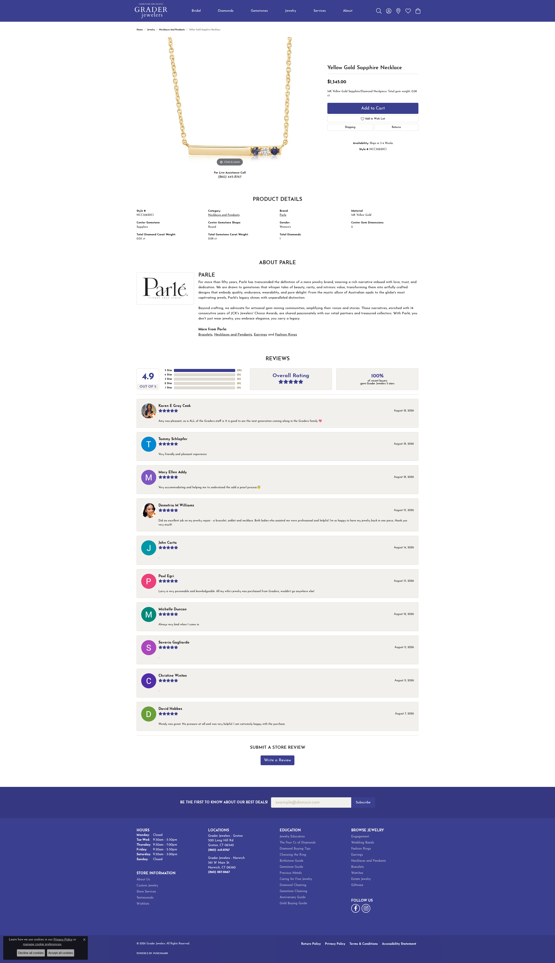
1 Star (168, 388)
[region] (230, 102)
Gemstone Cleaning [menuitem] (293, 891)
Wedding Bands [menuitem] (362, 842)
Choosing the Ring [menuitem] (293, 855)
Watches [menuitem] (357, 873)
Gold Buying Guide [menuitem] (293, 903)
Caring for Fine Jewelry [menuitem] (296, 879)
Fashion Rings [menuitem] (361, 848)
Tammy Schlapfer (173, 439)
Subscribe (363, 802)
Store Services (146, 891)
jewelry (151, 30)
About (348, 11)
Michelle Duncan (172, 609)
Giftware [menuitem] (357, 885)
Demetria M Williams (176, 505)
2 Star (168, 383)
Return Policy (311, 944)
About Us (143, 879)
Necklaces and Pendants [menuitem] (368, 861)
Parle (283, 215)
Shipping (350, 127)
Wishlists (143, 904)
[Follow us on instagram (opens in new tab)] (366, 908)
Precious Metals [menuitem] (291, 873)
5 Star (168, 370)
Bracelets (205, 334)
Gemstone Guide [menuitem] (291, 867)
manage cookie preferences (42, 944)
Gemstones (259, 11)
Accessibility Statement (399, 944)
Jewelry (290, 11)
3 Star (168, 379)
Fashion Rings (286, 334)
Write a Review (277, 760)
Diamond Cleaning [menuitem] (293, 885)
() (239, 370)
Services (319, 11)
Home (140, 30)
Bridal (196, 11)
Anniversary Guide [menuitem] (292, 897)
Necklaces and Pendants (172, 30)
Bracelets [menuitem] (357, 867)
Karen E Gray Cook (174, 406)
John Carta (167, 543)
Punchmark (160, 953)
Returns (396, 127)
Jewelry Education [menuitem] (292, 836)
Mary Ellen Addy (172, 472)
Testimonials (145, 897)
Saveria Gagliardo (173, 642)
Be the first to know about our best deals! (224, 802)
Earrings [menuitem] (357, 855)
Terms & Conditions (363, 944)
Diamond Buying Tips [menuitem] (295, 848)
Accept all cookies (60, 953)
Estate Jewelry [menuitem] (361, 879)
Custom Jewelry (147, 885)
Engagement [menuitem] (360, 836)
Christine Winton (172, 676)
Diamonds (225, 11)
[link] (398, 11)
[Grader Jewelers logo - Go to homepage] (151, 11)
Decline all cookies (31, 953)
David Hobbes (170, 709)
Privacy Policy (335, 944)
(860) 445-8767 (230, 177)
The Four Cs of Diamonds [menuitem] (298, 842)
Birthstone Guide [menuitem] (291, 861)
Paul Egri (166, 576)
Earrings (260, 334)
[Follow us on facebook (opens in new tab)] (355, 908)
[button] (379, 11)
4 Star (168, 374)
